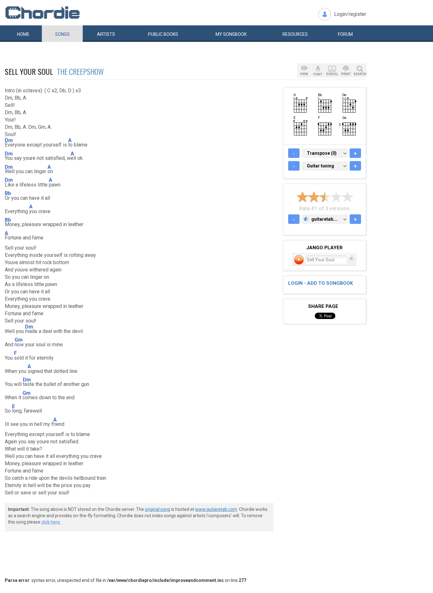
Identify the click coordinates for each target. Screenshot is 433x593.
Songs (62, 34)
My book (231, 34)
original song (157, 509)
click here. (51, 522)
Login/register (350, 14)
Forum (345, 34)
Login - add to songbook (320, 283)
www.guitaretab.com (216, 509)
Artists (106, 34)
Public (163, 34)
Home (23, 34)
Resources (295, 34)
